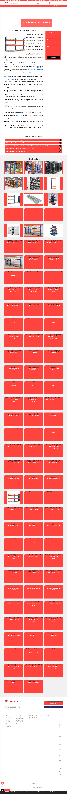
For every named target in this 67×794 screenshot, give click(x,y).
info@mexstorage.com (58, 3)
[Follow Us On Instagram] (56, 6)
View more (13, 167)
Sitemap (28, 6)
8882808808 (44, 3)
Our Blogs (8, 725)
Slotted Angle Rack (19, 718)
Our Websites (41, 6)
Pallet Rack (18, 715)
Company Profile (13, 6)
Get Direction (60, 729)
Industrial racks (19, 115)
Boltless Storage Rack (20, 725)
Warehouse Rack (19, 720)
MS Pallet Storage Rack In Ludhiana (34, 69)
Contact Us (34, 6)
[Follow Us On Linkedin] (58, 6)
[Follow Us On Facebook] (54, 6)
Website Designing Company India (31, 793)
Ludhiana (6, 60)
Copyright (7, 791)
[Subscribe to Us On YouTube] (62, 6)
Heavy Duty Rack (19, 717)
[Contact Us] (2, 782)
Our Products (21, 6)
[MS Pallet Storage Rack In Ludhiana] (14, 44)
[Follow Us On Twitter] (60, 6)
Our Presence (9, 723)
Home (6, 6)
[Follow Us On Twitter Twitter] (54, 792)
